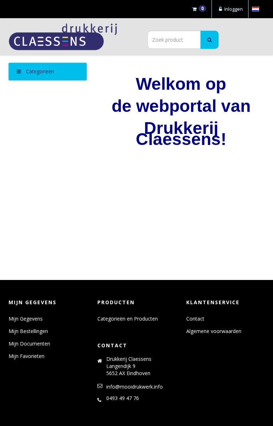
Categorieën (39, 71)
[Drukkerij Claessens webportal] (70, 37)
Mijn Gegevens (26, 318)
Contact (195, 318)
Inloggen (233, 9)
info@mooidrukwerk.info (134, 386)
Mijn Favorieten (26, 356)
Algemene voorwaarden (213, 331)
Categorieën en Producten (127, 318)
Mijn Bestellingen (28, 331)
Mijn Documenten (29, 343)
